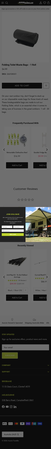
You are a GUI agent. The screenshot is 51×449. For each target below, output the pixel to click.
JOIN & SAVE (12, 234)
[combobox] (12, 230)
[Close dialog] (50, 208)
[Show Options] (22, 230)
